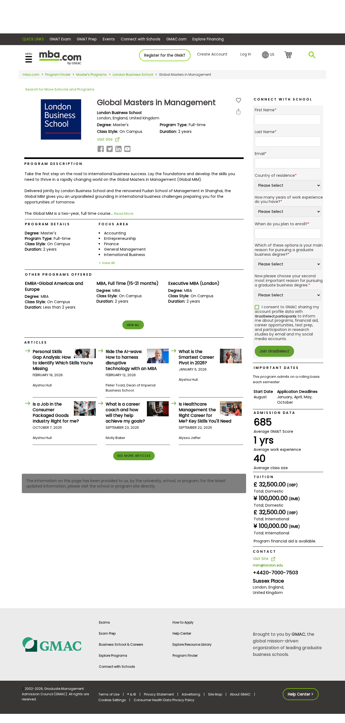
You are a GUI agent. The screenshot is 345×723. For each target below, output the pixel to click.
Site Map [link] (215, 694)
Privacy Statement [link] (159, 694)
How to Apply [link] (183, 622)
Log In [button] (245, 54)
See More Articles (134, 456)
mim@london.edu (268, 565)
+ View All (107, 263)
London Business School (133, 74)
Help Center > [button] (300, 694)
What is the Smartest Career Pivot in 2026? (196, 357)
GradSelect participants (275, 316)
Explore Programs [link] (113, 655)
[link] (57, 644)
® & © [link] (131, 694)
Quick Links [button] (33, 39)
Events (109, 39)
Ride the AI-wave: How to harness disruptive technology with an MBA (131, 360)
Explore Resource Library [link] (192, 644)
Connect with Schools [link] (117, 666)
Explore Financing (208, 39)
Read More (123, 213)
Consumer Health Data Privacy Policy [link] (164, 700)
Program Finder (57, 74)
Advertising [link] (191, 694)
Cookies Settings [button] (112, 700)
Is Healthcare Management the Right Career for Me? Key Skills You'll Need (205, 412)
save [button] (238, 100)
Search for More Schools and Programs (59, 89)
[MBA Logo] (60, 57)
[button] (268, 54)
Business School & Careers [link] (121, 644)
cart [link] (289, 55)
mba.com (31, 74)
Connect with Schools (140, 39)
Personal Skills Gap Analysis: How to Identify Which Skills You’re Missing (63, 360)
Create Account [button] (212, 54)
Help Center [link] (181, 633)
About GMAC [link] (240, 694)
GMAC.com (176, 39)
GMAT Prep (87, 39)
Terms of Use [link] (108, 694)
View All (133, 325)
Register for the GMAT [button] (164, 55)
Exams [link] (104, 622)
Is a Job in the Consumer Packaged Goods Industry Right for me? (56, 412)
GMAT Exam (60, 39)
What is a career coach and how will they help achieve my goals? (125, 412)
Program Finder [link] (185, 655)
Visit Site (105, 139)
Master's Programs (91, 74)
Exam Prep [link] (107, 633)
